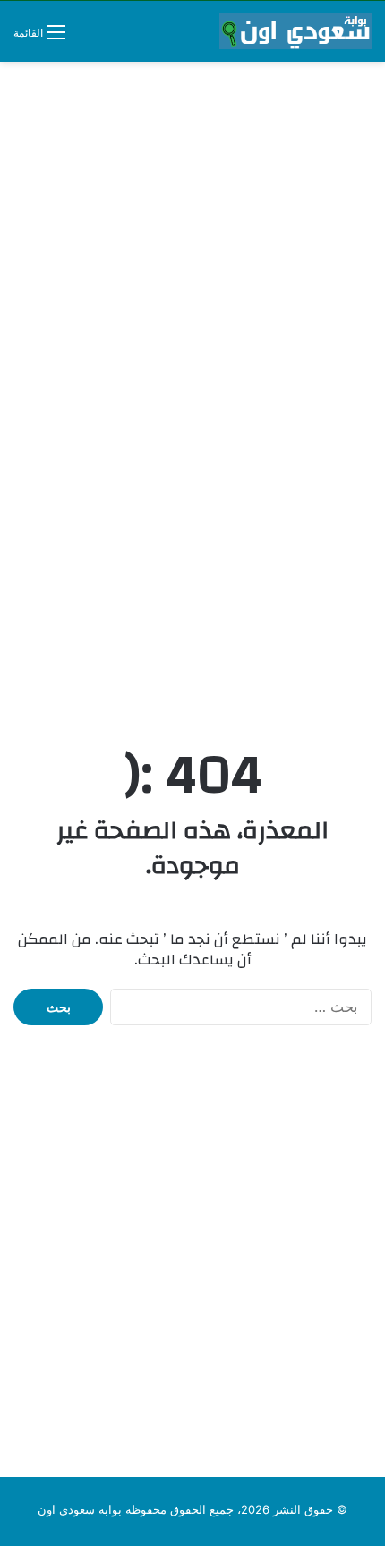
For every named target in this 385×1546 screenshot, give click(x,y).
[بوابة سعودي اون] (295, 31)
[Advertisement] (192, 272)
